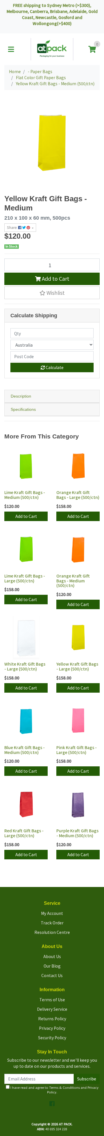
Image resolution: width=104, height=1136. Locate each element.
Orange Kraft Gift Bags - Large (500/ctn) (77, 494)
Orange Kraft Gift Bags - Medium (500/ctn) (73, 580)
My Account (52, 913)
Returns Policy (52, 1018)
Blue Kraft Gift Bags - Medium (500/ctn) (24, 749)
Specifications (23, 409)
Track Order (52, 923)
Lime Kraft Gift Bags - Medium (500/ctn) (24, 494)
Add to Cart (55, 278)
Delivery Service (52, 1009)
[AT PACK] (52, 49)
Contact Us (52, 975)
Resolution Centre (52, 932)
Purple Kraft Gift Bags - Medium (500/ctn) (77, 833)
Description (21, 396)
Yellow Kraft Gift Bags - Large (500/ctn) (77, 666)
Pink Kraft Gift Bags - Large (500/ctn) (76, 749)
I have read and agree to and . (54, 1090)
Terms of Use (52, 999)
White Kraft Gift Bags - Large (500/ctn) (24, 666)
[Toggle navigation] (11, 49)
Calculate (54, 367)
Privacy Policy (52, 1028)
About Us (52, 956)
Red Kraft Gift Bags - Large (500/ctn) (24, 833)
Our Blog (52, 966)
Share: (12, 227)
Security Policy (52, 1037)
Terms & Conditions (64, 1087)
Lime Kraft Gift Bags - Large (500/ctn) (24, 578)
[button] (52, 292)
